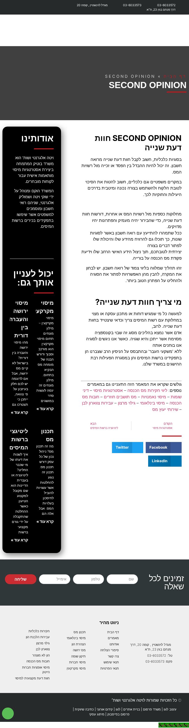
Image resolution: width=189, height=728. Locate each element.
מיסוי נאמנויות (153, 396)
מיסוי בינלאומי (152, 403)
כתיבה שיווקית (84, 709)
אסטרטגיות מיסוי (108, 390)
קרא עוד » (45, 408)
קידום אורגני (105, 709)
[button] (180, 30)
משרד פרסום (152, 709)
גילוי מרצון (126, 403)
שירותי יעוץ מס (165, 409)
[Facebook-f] (10, 7)
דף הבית (175, 76)
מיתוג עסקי (96, 714)
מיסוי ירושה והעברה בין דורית (18, 319)
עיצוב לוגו (170, 709)
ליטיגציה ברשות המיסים (17, 439)
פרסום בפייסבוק (118, 714)
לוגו (118, 709)
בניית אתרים (131, 709)
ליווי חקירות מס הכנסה (147, 390)
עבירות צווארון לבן (97, 403)
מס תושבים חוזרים (120, 396)
